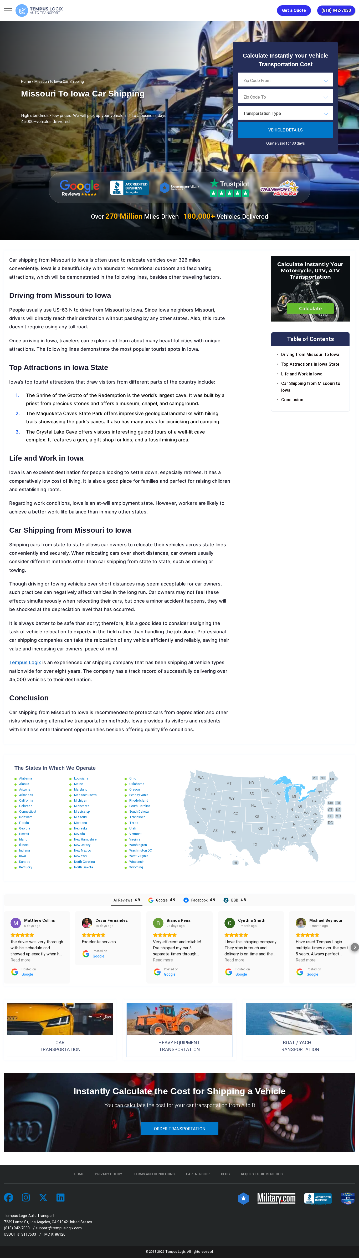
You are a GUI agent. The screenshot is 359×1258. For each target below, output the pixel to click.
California (26, 800)
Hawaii (24, 834)
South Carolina (140, 806)
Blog (225, 1174)
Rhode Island (138, 800)
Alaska (24, 784)
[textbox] (285, 113)
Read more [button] (20, 959)
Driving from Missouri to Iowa (310, 354)
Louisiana (81, 778)
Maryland (81, 789)
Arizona (24, 789)
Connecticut (27, 811)
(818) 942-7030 (336, 10)
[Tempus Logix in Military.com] (276, 1198)
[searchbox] (269, 80)
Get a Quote (294, 10)
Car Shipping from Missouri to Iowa (310, 387)
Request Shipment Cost (263, 1174)
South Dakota (139, 811)
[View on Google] (16, 923)
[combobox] (285, 80)
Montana (80, 823)
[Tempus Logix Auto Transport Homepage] (39, 10)
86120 (60, 1234)
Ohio (132, 778)
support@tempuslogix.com (58, 1228)
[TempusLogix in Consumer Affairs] (243, 1198)
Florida (24, 823)
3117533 (28, 1234)
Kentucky (25, 867)
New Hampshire (85, 839)
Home (26, 81)
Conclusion (292, 400)
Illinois (24, 845)
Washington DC (140, 850)
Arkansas (26, 795)
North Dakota (83, 867)
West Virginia (138, 856)
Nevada (79, 834)
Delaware (25, 817)
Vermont (135, 834)
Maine (78, 784)
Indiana (24, 850)
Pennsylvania (138, 795)
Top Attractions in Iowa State (310, 364)
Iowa (22, 856)
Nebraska (81, 828)
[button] (4, 947)
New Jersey (82, 845)
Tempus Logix (25, 662)
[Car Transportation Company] (8, 1198)
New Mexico (82, 850)
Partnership (198, 1174)
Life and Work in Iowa (301, 373)
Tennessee (137, 817)
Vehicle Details (285, 130)
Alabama (25, 778)
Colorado (25, 806)
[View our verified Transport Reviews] (279, 187)
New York (80, 856)
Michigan (80, 800)
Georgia (24, 828)
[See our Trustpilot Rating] (229, 188)
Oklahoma (136, 784)
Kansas (24, 862)
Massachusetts (85, 795)
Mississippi (82, 811)
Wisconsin (137, 862)
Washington (138, 845)
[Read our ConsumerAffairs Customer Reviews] (179, 187)
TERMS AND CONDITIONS (154, 1174)
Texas (133, 823)
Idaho (23, 839)
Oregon (134, 789)
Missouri (80, 817)
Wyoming (136, 867)
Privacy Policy (108, 1174)
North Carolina (84, 862)
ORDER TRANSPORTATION (179, 1128)
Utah (132, 828)
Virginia (134, 839)
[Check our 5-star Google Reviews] (79, 188)
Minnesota (81, 806)
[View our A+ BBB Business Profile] (129, 187)
